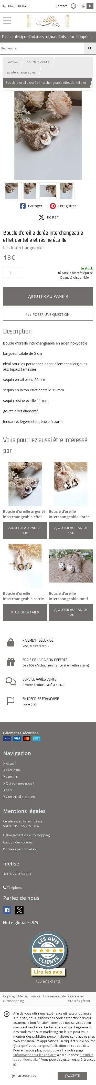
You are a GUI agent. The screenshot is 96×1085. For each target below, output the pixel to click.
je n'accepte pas (24, 1075)
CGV (8, 790)
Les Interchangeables (24, 248)
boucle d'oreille (38, 62)
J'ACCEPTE (72, 1075)
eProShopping (13, 1001)
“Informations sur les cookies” (34, 1055)
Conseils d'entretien (20, 797)
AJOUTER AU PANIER (48, 296)
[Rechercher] (90, 48)
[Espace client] (73, 6)
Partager (34, 205)
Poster (52, 217)
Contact (61, 6)
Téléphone (14, 887)
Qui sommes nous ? (19, 783)
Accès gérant (80, 1001)
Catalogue (13, 770)
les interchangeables (21, 72)
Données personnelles (19, 849)
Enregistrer (66, 205)
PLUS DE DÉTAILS (25, 612)
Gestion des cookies (18, 842)
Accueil (13, 62)
